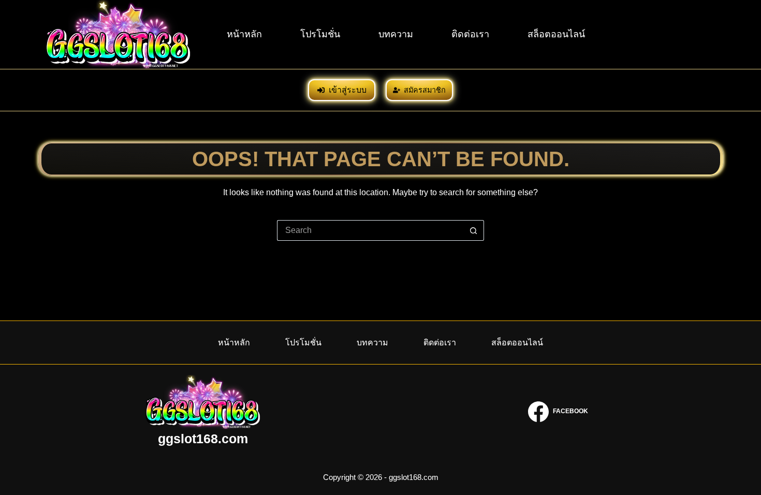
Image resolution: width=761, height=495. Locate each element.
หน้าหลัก (244, 34)
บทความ (395, 34)
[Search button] (473, 230)
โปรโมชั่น (320, 34)
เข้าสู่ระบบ (348, 89)
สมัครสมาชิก (425, 90)
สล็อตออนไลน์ (556, 34)
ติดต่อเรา (470, 34)
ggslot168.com (203, 438)
